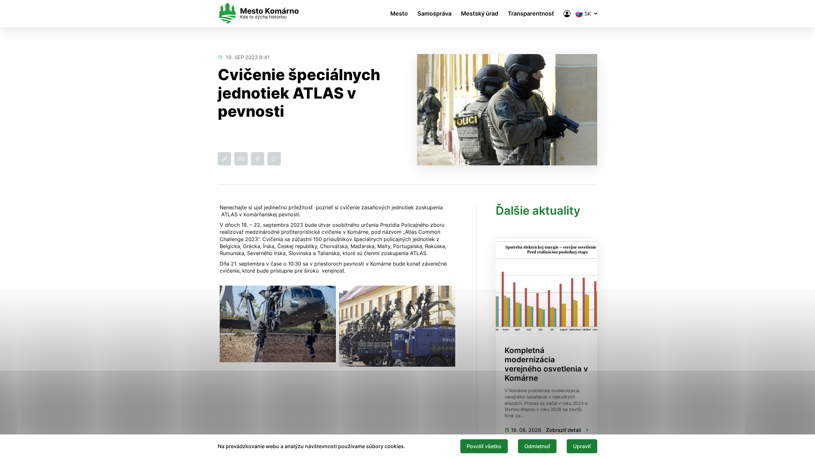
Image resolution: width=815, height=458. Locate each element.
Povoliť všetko (484, 446)
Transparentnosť (531, 13)
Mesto (399, 13)
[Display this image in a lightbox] (278, 324)
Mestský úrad (479, 13)
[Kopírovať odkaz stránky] (224, 158)
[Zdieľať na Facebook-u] (257, 158)
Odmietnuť (537, 446)
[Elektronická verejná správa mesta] (566, 13)
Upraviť (582, 446)
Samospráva (434, 13)
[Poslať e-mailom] (241, 158)
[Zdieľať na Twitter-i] (274, 158)
